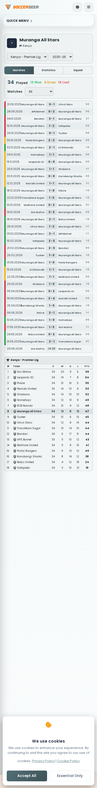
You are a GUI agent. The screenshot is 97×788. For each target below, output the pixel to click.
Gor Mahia (24, 372)
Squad (78, 70)
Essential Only (70, 775)
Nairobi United (26, 389)
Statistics (48, 70)
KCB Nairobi (25, 406)
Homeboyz (24, 400)
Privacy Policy (43, 761)
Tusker (21, 417)
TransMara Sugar (29, 428)
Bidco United (25, 462)
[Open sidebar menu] (88, 7)
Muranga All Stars (29, 411)
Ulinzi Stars (24, 423)
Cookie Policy (68, 761)
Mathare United (27, 445)
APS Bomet (24, 439)
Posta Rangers (27, 451)
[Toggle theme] (77, 7)
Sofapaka (23, 468)
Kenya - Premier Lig (25, 360)
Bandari (22, 434)
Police (21, 383)
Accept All (26, 775)
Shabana (23, 394)
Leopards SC (25, 377)
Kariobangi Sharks (29, 456)
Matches (19, 70)
